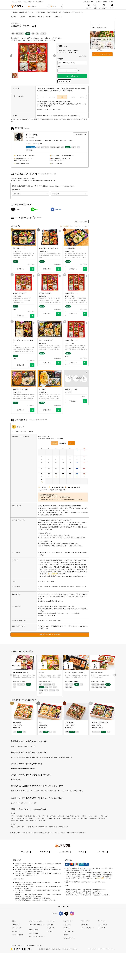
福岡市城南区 (61, 816)
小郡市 (12, 818)
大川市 (107, 816)
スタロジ (100, 928)
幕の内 (75, 791)
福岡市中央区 (36, 816)
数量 (58, 67)
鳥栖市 (18, 827)
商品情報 (13, 17)
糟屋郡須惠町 (84, 818)
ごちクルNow (101, 924)
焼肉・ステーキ (27, 791)
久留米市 (84, 816)
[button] (30, 194)
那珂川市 (50, 818)
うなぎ (81, 791)
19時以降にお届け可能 (66, 757)
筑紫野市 (19, 818)
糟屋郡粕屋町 (102, 818)
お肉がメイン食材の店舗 (30, 803)
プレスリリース (73, 949)
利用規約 (81, 852)
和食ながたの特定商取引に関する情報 (49, 621)
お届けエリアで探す (17, 928)
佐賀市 (12, 827)
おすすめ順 (84, 226)
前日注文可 (32, 757)
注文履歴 (36, 886)
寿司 (41, 791)
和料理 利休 (17, 727)
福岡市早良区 (70, 816)
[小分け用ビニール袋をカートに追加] (85, 401)
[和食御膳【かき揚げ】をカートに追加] (58, 314)
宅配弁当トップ (16, 924)
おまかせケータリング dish (36, 936)
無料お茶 (60, 59)
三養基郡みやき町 (63, 827)
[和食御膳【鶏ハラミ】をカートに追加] (85, 363)
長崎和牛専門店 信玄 (98, 727)
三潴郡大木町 (33, 820)
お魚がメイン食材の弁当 (17, 746)
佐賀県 (29, 155)
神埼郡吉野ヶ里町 (32, 827)
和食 (12, 791)
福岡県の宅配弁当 (40, 12)
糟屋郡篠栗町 (66, 818)
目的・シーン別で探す (17, 934)
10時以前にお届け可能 (54, 757)
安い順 (77, 226)
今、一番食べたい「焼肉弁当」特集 (60, 832)
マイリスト (111, 2)
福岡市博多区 (27, 816)
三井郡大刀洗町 (24, 820)
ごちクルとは (25, 852)
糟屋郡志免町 (75, 818)
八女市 (95, 816)
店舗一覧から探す (16, 931)
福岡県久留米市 (15, 779)
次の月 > (71, 443)
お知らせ (83, 924)
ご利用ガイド (58, 17)
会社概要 (41, 949)
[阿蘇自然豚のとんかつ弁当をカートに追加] (32, 410)
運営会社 (66, 928)
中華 (20, 791)
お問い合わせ (102, 852)
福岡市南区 (45, 816)
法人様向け (99, 2)
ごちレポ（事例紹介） (86, 928)
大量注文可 (38, 757)
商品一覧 (48, 17)
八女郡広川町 (42, 820)
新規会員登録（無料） (89, 2)
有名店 (18, 757)
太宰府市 (38, 818)
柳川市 (90, 816)
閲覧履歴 (105, 2)
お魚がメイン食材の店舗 (17, 803)
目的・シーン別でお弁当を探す (41, 832)
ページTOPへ (62, 906)
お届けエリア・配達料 (35, 17)
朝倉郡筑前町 (14, 820)
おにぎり (69, 791)
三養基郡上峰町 (53, 827)
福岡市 (12, 816)
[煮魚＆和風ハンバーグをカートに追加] (32, 269)
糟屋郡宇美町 (57, 818)
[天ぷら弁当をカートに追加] (58, 410)
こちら (64, 499)
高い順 (71, 226)
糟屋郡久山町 (93, 818)
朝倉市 (43, 818)
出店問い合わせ (68, 931)
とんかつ (36, 791)
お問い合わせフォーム (63, 546)
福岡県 (24, 155)
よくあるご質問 (52, 574)
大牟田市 (77, 816)
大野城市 (31, 818)
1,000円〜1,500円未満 (23, 768)
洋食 (16, 791)
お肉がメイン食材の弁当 (30, 746)
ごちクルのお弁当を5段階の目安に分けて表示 (50, 102)
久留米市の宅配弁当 (52, 12)
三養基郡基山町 (43, 827)
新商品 (22, 757)
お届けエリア (16, 190)
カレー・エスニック (50, 791)
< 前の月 (54, 443)
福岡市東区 (19, 816)
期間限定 (26, 757)
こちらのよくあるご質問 (45, 515)
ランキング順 (64, 226)
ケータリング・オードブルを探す (102, 54)
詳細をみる (20, 269)
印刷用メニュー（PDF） (81, 221)
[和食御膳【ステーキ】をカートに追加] (85, 314)
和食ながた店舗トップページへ (50, 634)
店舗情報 (22, 17)
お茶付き (13, 757)
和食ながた (16, 23)
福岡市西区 (52, 816)
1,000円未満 (14, 768)
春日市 (25, 818)
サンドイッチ (61, 791)
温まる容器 (45, 757)
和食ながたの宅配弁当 (64, 12)
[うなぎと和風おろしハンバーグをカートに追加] (85, 269)
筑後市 (101, 816)
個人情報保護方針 (68, 938)
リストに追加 (63, 81)
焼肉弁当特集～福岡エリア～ (78, 832)
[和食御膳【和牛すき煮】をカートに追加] (32, 316)
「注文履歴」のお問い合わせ (64, 537)
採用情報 (65, 949)
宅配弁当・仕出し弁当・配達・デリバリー (23, 12)
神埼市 (24, 827)
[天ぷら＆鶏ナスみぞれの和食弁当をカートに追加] (58, 269)
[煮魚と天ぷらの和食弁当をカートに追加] (58, 363)
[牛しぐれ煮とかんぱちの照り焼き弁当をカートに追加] (32, 365)
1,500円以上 (33, 768)
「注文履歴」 (50, 535)
